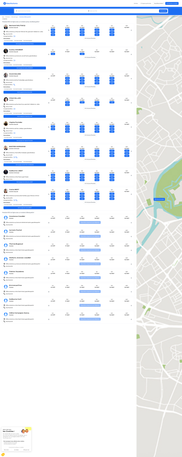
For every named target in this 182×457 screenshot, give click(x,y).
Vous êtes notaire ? (159, 3)
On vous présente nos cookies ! (10, 444)
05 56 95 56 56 (9, 252)
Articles (136, 3)
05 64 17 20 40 (9, 130)
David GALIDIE (15, 74)
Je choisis (16, 449)
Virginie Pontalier (15, 122)
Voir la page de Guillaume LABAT (24, 182)
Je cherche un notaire (171, 3)
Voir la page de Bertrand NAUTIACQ (25, 43)
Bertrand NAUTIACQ (17, 25)
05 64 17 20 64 (9, 179)
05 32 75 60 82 (9, 34)
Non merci (6, 449)
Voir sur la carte (160, 199)
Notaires (7, 17)
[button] (3, 454)
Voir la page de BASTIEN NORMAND (25, 164)
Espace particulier (146, 3)
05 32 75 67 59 (9, 58)
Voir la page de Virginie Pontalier (25, 140)
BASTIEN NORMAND (17, 146)
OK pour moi (26, 449)
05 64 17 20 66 (9, 106)
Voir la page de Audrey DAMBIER (25, 68)
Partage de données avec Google (10, 442)
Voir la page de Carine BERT (25, 207)
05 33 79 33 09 (9, 82)
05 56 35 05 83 (9, 224)
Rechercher (163, 11)
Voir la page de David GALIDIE (24, 92)
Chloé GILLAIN (15, 98)
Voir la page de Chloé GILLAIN (24, 116)
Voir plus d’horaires (90, 38)
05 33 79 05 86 (9, 155)
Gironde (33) (14, 17)
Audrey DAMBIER (16, 50)
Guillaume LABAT (16, 171)
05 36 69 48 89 (9, 198)
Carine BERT (14, 189)
